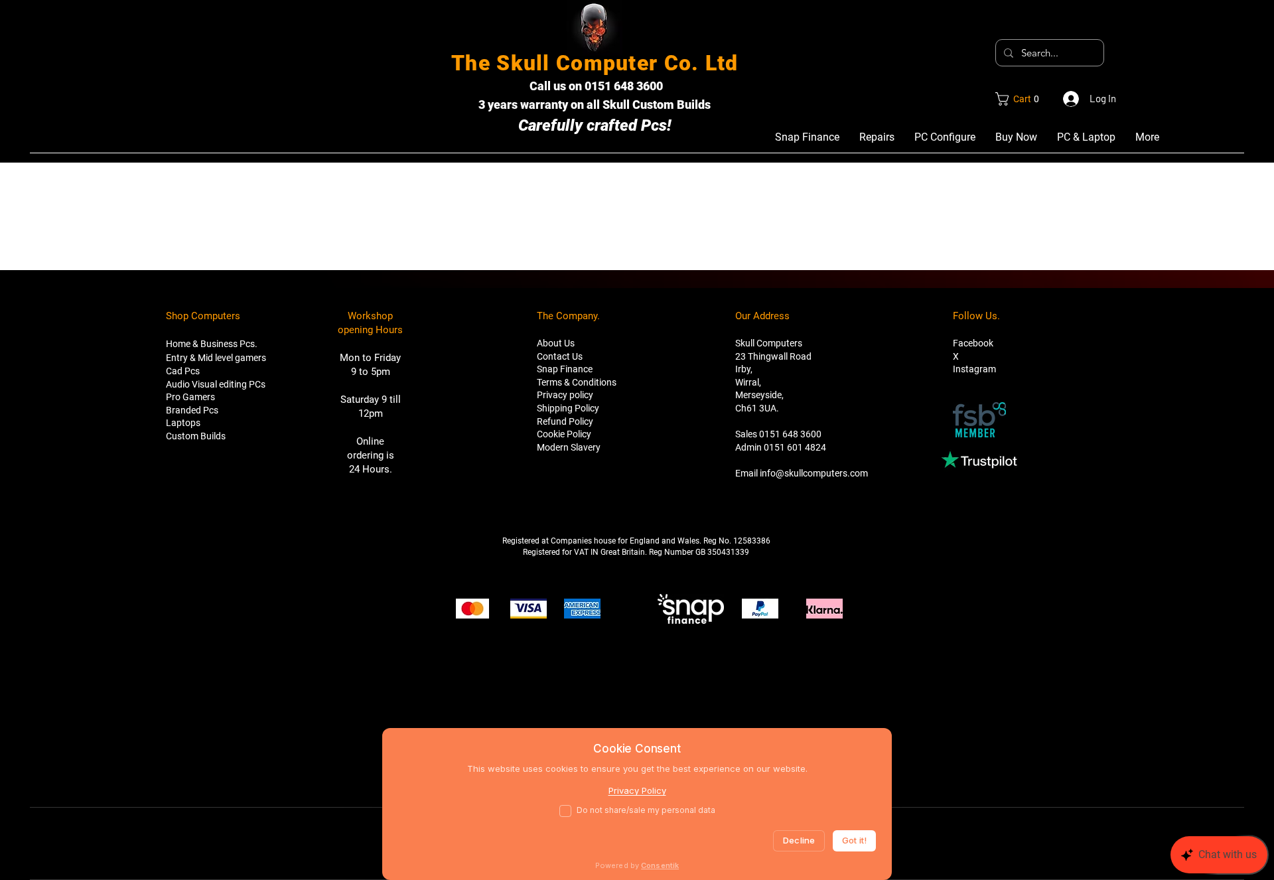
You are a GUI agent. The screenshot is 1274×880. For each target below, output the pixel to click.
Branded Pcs (192, 410)
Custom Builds (196, 436)
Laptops (183, 422)
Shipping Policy (568, 408)
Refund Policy (565, 421)
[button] (1020, 99)
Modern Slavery (569, 447)
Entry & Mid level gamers (216, 357)
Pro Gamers (190, 397)
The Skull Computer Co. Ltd (594, 63)
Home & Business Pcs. (211, 343)
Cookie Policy (564, 434)
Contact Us (560, 356)
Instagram (974, 369)
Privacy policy (565, 395)
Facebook (973, 343)
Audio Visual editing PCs (215, 384)
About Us (556, 343)
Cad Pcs (183, 371)
